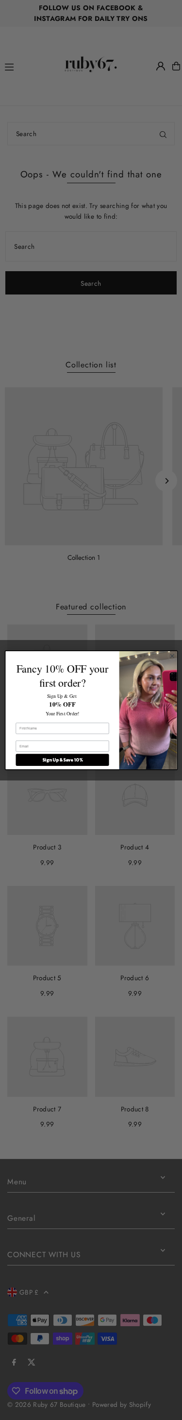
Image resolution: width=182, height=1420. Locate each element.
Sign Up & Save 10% (62, 759)
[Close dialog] (172, 655)
